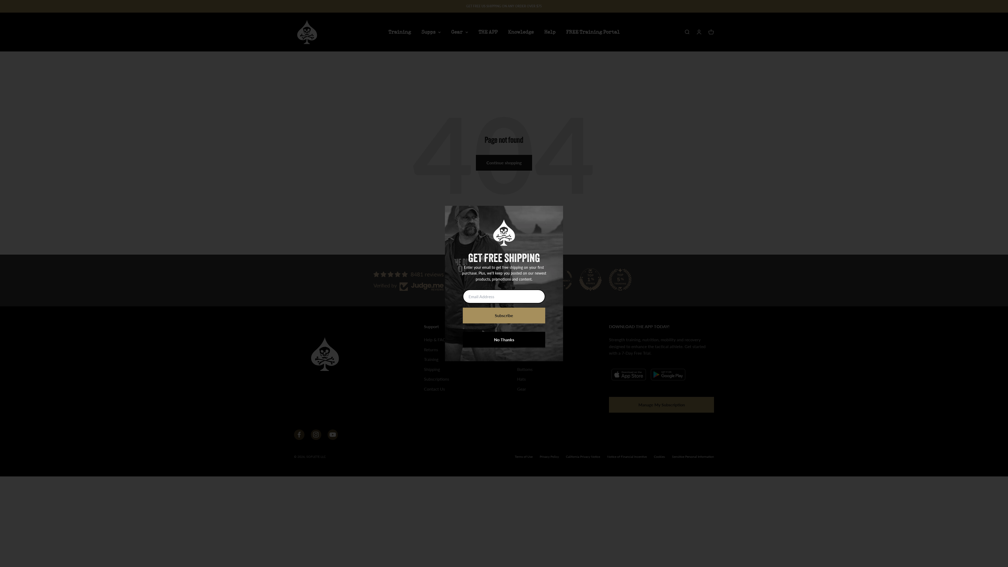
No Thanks (504, 339)
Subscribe (504, 315)
